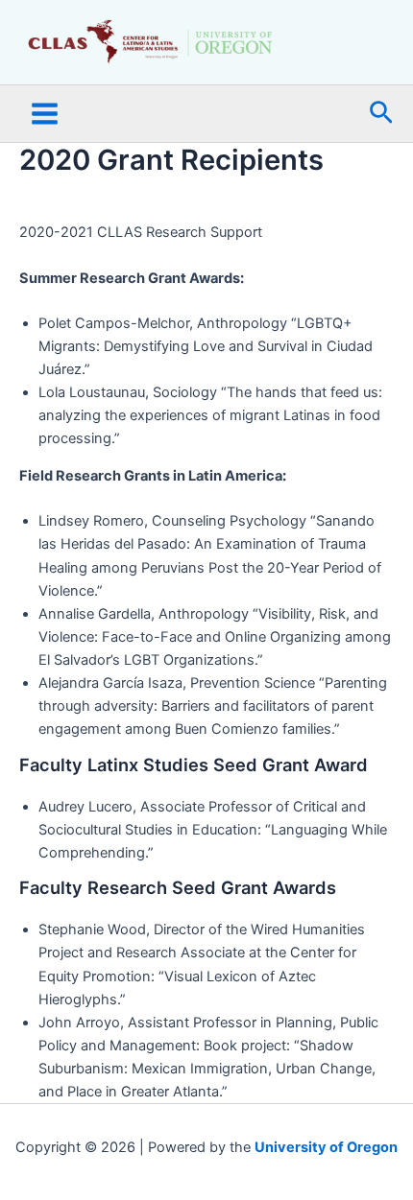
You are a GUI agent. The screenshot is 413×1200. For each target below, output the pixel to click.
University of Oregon (326, 1147)
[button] (381, 113)
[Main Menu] (44, 113)
